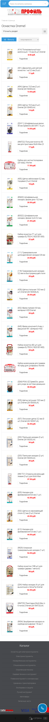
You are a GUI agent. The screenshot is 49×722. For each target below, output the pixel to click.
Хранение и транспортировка (24, 683)
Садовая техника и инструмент (24, 674)
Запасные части (24, 701)
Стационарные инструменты (24, 665)
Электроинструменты (24, 656)
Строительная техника (24, 670)
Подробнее (23, 59)
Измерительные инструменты (24, 661)
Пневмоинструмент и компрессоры (24, 679)
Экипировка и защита (24, 688)
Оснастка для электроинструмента (24, 652)
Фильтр (11, 39)
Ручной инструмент (24, 692)
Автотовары (24, 697)
